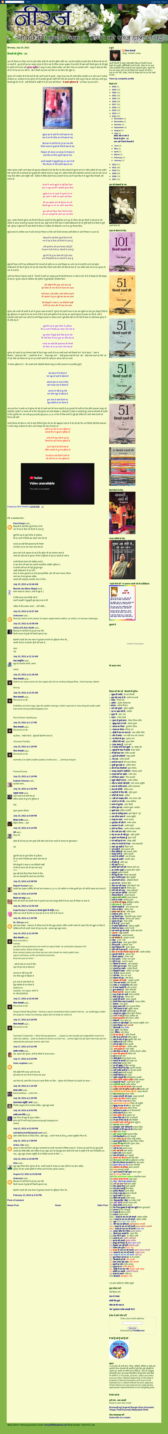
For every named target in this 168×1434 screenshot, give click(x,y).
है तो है (116, 973)
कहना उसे (117, 1153)
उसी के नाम (117, 1148)
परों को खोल (117, 1044)
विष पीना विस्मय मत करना (123, 1162)
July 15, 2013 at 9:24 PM (25, 894)
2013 (114, 116)
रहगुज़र (114, 872)
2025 (114, 87)
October (118, 124)
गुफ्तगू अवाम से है (119, 1006)
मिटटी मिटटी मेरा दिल (121, 1068)
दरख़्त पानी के (117, 854)
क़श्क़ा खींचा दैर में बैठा (121, 1231)
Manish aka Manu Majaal (25, 589)
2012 (114, 164)
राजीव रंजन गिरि (19, 1114)
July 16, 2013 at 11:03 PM (25, 933)
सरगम (115, 1210)
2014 (114, 113)
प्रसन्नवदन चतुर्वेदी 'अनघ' (23, 1102)
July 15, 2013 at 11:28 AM (25, 674)
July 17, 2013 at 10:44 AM (25, 999)
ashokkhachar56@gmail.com (27, 1133)
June (116, 146)
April (116, 152)
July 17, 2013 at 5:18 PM (25, 1020)
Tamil (119, 1410)
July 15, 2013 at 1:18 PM (25, 747)
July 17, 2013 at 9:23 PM (25, 1059)
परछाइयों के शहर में (119, 888)
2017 (114, 104)
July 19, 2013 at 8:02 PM (25, 1110)
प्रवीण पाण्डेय (18, 1051)
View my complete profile (121, 79)
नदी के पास (116, 961)
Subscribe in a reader (119, 1417)
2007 (114, 179)
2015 (114, 110)
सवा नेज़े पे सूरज (119, 1236)
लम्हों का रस (117, 1238)
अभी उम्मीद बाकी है (120, 1070)
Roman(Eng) (115, 1407)
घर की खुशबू (117, 1065)
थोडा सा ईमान (117, 909)
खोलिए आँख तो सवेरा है (121, 136)
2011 (114, 167)
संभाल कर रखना (119, 968)
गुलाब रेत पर (117, 1266)
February (118, 157)
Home (58, 1205)
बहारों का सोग (118, 1264)
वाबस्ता (115, 1004)
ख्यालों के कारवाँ (119, 1061)
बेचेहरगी (116, 1020)
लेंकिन (117, 1032)
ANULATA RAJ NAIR (23, 628)
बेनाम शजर (117, 1063)
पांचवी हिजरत (118, 1075)
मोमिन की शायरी (119, 1198)
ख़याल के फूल (117, 921)
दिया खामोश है (117, 851)
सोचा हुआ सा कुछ (119, 966)
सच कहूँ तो (116, 849)
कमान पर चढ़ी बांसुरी (121, 1023)
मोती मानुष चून (118, 997)
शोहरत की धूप (118, 978)
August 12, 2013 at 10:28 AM (27, 1174)
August (117, 130)
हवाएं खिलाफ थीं (118, 947)
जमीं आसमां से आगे (121, 1009)
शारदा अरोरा (17, 1090)
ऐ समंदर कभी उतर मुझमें (121, 747)
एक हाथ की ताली (119, 1011)
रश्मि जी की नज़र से (116, 1305)
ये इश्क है (116, 1212)
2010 (114, 170)
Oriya (140, 1407)
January (118, 160)
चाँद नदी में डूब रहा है (119, 949)
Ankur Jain (18, 1145)
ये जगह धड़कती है (119, 987)
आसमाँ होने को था (118, 879)
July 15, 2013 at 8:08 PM (25, 881)
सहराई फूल (116, 935)
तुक (114, 1222)
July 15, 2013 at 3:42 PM (25, 789)
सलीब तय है (117, 1042)
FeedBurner (139, 1330)
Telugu (112, 1410)
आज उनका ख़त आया (120, 1262)
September (119, 127)
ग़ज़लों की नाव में (119, 1082)
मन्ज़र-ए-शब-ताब (119, 1193)
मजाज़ (115, 1214)
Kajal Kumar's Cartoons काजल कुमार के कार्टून (33, 910)
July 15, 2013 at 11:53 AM (25, 693)
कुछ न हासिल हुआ (118, 877)
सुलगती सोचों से (118, 954)
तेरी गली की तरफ (118, 890)
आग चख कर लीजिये (119, 893)
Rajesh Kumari (20, 886)
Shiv (15, 1163)
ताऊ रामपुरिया (18, 661)
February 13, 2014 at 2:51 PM (27, 1195)
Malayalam (137, 1410)
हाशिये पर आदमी (119, 1271)
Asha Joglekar (20, 1063)
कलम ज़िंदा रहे (118, 1117)
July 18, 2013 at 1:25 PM (25, 1098)
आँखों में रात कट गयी (121, 1269)
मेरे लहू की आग (117, 875)
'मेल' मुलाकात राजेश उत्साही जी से (122, 1309)
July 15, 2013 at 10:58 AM (25, 623)
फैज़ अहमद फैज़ (119, 1186)
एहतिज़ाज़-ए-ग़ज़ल (120, 1110)
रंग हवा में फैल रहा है (120, 1120)
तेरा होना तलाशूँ (119, 1188)
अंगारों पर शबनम (118, 919)
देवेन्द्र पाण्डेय (18, 820)
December (119, 119)
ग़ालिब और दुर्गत (119, 1248)
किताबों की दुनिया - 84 (121, 139)
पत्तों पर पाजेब (117, 900)
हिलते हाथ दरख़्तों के (121, 1233)
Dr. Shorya (18, 922)
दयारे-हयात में (118, 1113)
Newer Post (13, 1205)
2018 (114, 101)
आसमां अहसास (117, 956)
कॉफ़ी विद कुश (114, 1301)
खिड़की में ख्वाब (119, 971)
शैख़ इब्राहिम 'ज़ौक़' (121, 1200)
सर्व (14, 832)
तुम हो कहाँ (117, 1195)
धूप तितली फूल (117, 916)
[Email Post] (42, 507)
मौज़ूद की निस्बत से (120, 1243)
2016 (114, 107)
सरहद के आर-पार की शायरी (126, 1217)
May (116, 149)
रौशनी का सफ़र (118, 928)
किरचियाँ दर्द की (119, 1259)
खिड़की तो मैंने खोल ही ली (122, 1129)
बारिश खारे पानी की (119, 867)
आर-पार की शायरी (126, 1250)
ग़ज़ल (113, 700)
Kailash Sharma (21, 781)
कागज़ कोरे (116, 945)
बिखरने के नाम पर (119, 964)
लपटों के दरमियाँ (118, 856)
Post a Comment (15, 1200)
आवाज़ (113, 705)
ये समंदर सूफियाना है (119, 926)
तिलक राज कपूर (19, 898)
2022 (114, 92)
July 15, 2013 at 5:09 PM (25, 816)
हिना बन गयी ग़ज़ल (119, 885)
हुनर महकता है (118, 990)
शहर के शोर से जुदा (120, 1039)
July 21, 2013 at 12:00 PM (25, 1128)
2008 (114, 176)
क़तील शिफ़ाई (118, 1191)
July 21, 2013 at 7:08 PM (25, 1141)
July (116, 133)
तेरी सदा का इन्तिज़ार (121, 1224)
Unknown (18, 615)
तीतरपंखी (116, 1027)
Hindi (145, 1410)
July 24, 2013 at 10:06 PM (25, 1159)
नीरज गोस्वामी (18, 679)
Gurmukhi (149, 1407)
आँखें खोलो (117, 1058)
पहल (114, 940)
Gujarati (126, 1407)
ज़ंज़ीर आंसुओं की (119, 1077)
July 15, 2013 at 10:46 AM (25, 584)
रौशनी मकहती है (118, 907)
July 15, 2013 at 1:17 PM (25, 722)
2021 (114, 96)
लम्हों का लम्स (117, 914)
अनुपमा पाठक (18, 793)
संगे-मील (116, 975)
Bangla (134, 1407)
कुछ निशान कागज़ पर (121, 1257)
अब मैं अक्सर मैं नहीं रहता (122, 1172)
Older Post (102, 1205)
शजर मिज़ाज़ (117, 1025)
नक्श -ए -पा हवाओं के (121, 985)
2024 (114, 90)
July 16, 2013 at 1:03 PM (25, 918)
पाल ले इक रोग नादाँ (120, 994)
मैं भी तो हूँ (116, 923)
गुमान (117, 1030)
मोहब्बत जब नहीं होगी (120, 1245)
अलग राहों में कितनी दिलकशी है (124, 142)
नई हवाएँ (116, 1276)
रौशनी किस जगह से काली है (123, 1001)
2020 (114, 98)
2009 (114, 173)
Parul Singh (19, 523)
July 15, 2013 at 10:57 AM (25, 611)
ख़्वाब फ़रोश (117, 1205)
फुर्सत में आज (117, 942)
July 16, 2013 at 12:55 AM (25, 906)
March (117, 154)
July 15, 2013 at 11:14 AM (25, 656)
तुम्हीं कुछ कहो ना (118, 764)
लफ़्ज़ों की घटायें (119, 999)
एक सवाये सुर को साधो (120, 930)
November (119, 121)
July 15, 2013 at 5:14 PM (25, 828)
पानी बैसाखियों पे (119, 1136)
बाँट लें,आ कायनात (120, 1037)
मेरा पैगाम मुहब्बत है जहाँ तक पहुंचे (125, 1207)
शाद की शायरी (118, 1155)
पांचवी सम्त (117, 1072)
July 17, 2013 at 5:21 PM (25, 1047)
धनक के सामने (118, 1274)
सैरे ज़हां (115, 865)
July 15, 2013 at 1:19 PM (25, 776)
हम (114, 1056)
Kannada (126, 1410)
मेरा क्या (115, 759)
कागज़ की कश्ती (119, 1240)
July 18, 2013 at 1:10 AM (25, 1086)
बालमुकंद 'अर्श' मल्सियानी (122, 1127)
